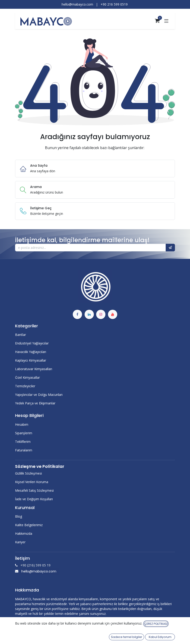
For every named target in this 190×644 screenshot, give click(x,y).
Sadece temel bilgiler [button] (126, 637)
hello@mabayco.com (38, 571)
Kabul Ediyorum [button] (160, 637)
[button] (170, 248)
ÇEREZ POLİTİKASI (156, 624)
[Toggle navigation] (166, 21)
